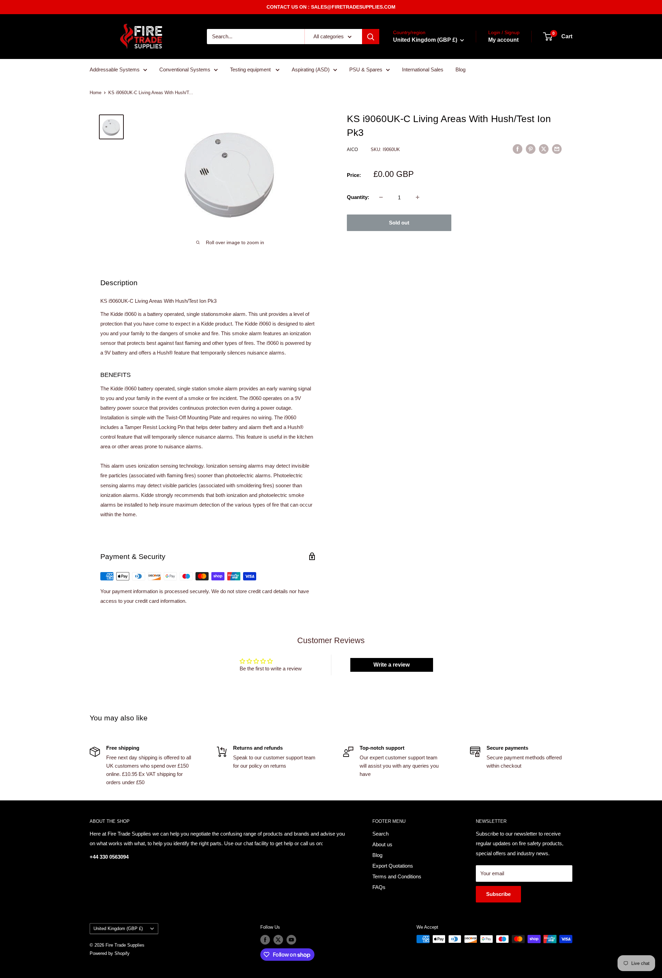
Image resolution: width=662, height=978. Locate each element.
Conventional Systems (184, 69)
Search (380, 834)
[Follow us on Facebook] (265, 940)
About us (382, 844)
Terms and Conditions (396, 876)
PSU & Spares (365, 69)
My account (503, 40)
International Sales (422, 69)
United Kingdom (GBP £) (118, 928)
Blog (460, 69)
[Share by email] (557, 149)
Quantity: (358, 197)
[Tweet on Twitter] (544, 149)
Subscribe (498, 894)
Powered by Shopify (110, 953)
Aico (353, 149)
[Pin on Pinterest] (530, 149)
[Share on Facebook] (517, 149)
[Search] (370, 36)
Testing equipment (251, 69)
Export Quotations (392, 866)
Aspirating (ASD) (311, 69)
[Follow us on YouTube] (291, 940)
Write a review (391, 665)
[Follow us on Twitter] (278, 940)
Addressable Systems (115, 69)
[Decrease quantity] (381, 197)
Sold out (399, 223)
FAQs (378, 887)
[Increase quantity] (417, 197)
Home (95, 92)
